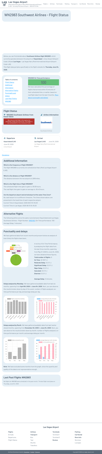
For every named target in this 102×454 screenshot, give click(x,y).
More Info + (90, 4)
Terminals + (59, 4)
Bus (31, 437)
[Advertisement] (51, 37)
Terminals (56, 432)
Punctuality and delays (10, 94)
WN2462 (32, 220)
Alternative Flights (11, 90)
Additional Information (9, 86)
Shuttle (33, 443)
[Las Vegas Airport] (4, 4)
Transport (33, 435)
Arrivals (11, 435)
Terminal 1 (56, 435)
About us (37, 452)
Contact (32, 452)
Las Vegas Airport (17, 2)
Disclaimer (26, 452)
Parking (67, 4)
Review (98, 4)
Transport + (74, 4)
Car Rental (82, 4)
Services (78, 440)
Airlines (52, 4)
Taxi (31, 440)
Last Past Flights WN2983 (11, 100)
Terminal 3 (56, 437)
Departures (12, 437)
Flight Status (9, 82)
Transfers (33, 445)
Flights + (45, 4)
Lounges (78, 443)
